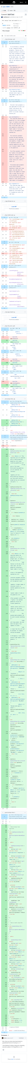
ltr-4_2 (17, 23)
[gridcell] (14, 42)
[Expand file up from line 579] (4, 816)
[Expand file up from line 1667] (5, 437)
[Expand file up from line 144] (4, 243)
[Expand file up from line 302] (4, 42)
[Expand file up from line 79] (5, 402)
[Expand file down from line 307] (4, 100)
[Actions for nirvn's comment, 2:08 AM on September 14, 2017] (25, 1038)
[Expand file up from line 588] (5, 329)
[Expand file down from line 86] (5, 435)
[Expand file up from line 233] (4, 267)
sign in (12, 1059)
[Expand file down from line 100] (4, 241)
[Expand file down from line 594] (5, 350)
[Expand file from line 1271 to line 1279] (5, 372)
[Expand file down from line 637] (4, 1032)
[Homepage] (14, 2)
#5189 (8, 25)
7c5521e (8, 27)
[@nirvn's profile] (3, 1038)
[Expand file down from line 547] (4, 197)
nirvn (5, 1038)
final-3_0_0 (15, 25)
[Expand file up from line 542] (4, 101)
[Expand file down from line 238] (4, 286)
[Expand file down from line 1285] (5, 395)
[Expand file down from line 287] (4, 308)
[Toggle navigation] (2, 2)
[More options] (25, 39)
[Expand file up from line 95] (4, 217)
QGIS (8, 6)
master (4, 25)
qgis (4, 6)
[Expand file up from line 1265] (5, 352)
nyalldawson (6, 17)
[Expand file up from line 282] (4, 288)
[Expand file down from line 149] (4, 265)
